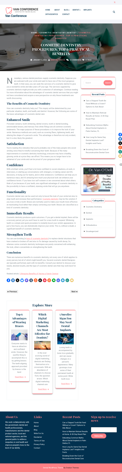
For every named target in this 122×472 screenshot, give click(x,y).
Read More (19, 377)
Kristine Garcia (58, 60)
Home (47, 10)
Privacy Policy (39, 444)
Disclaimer (38, 437)
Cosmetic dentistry (50, 199)
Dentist (76, 10)
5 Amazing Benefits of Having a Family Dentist (39, 274)
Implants (88, 10)
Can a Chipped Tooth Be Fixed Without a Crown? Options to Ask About (96, 104)
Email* (93, 426)
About (57, 10)
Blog (66, 10)
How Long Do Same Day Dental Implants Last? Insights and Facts (96, 140)
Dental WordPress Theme (61, 468)
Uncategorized (92, 231)
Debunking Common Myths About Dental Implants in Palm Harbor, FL (97, 128)
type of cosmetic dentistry (37, 238)
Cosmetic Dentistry (53, 33)
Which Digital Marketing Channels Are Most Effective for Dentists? (42, 326)
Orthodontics (51, 14)
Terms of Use (39, 441)
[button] (8, 280)
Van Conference (16, 16)
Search (108, 83)
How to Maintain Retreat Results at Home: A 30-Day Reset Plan (97, 116)
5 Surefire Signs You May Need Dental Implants (65, 322)
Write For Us (38, 433)
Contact (66, 14)
